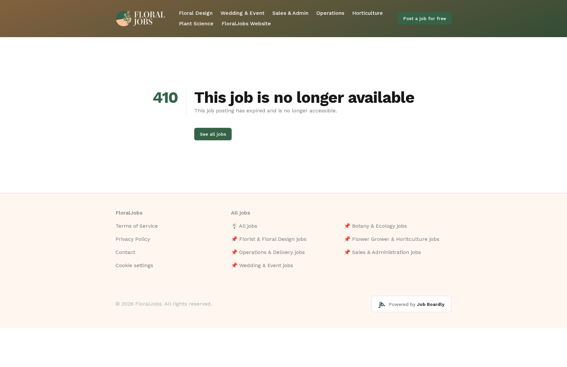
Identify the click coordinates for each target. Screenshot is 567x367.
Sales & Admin (290, 13)
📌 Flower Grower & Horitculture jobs (391, 239)
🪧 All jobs (244, 226)
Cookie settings (134, 265)
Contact (125, 252)
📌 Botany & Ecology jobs (375, 226)
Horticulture (367, 13)
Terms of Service (137, 226)
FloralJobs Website (246, 23)
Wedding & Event (242, 13)
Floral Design (196, 13)
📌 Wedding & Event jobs (262, 265)
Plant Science (196, 23)
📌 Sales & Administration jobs (382, 252)
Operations (330, 13)
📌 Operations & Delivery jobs (268, 252)
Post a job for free (424, 18)
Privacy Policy (133, 239)
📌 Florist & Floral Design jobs (268, 239)
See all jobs (213, 134)
